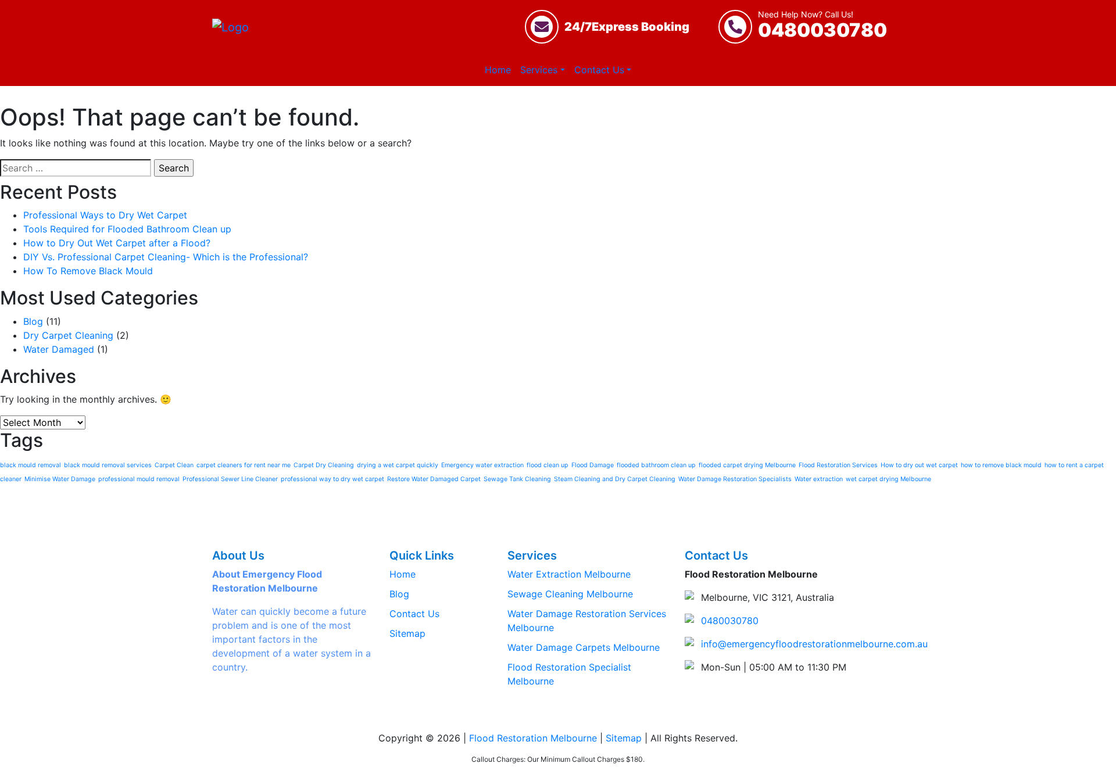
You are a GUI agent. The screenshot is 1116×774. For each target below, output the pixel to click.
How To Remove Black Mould (88, 271)
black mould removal (30, 465)
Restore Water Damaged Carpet (434, 479)
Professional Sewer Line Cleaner (230, 479)
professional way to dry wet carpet (332, 479)
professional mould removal (139, 479)
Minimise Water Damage (59, 479)
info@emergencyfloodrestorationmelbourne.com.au (814, 644)
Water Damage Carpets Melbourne (583, 647)
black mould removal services (108, 465)
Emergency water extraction (482, 465)
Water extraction (819, 479)
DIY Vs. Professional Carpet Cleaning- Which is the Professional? (165, 257)
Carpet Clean (174, 465)
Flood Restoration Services (838, 465)
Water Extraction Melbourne (569, 574)
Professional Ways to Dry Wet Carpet (105, 215)
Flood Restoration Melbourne (533, 738)
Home (498, 70)
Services (538, 70)
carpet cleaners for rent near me (243, 465)
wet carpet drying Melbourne (888, 479)
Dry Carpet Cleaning (68, 335)
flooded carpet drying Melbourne (747, 465)
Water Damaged (58, 349)
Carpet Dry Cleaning (324, 465)
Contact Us (599, 70)
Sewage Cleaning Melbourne (570, 594)
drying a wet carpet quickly (397, 465)
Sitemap (407, 633)
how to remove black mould (1001, 465)
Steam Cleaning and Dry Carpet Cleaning (614, 479)
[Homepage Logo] (230, 27)
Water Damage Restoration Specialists (735, 479)
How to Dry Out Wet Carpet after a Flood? (116, 243)
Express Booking (626, 27)
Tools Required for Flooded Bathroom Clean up (127, 229)
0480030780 (822, 26)
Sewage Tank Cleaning (517, 479)
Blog (33, 321)
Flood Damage (592, 465)
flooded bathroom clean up (656, 465)
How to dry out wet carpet (919, 465)
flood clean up (547, 465)
